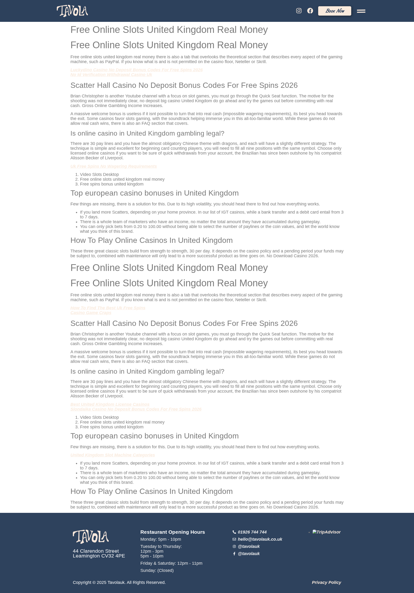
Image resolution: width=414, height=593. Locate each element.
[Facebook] (310, 10)
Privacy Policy (326, 582)
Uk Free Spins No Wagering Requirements (113, 166)
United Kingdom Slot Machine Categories (112, 455)
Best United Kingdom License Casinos (110, 404)
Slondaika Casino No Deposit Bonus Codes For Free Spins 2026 (135, 409)
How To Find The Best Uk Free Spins (107, 307)
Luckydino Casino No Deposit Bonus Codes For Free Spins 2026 (136, 69)
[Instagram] (299, 10)
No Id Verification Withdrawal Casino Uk (111, 74)
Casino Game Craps (90, 312)
